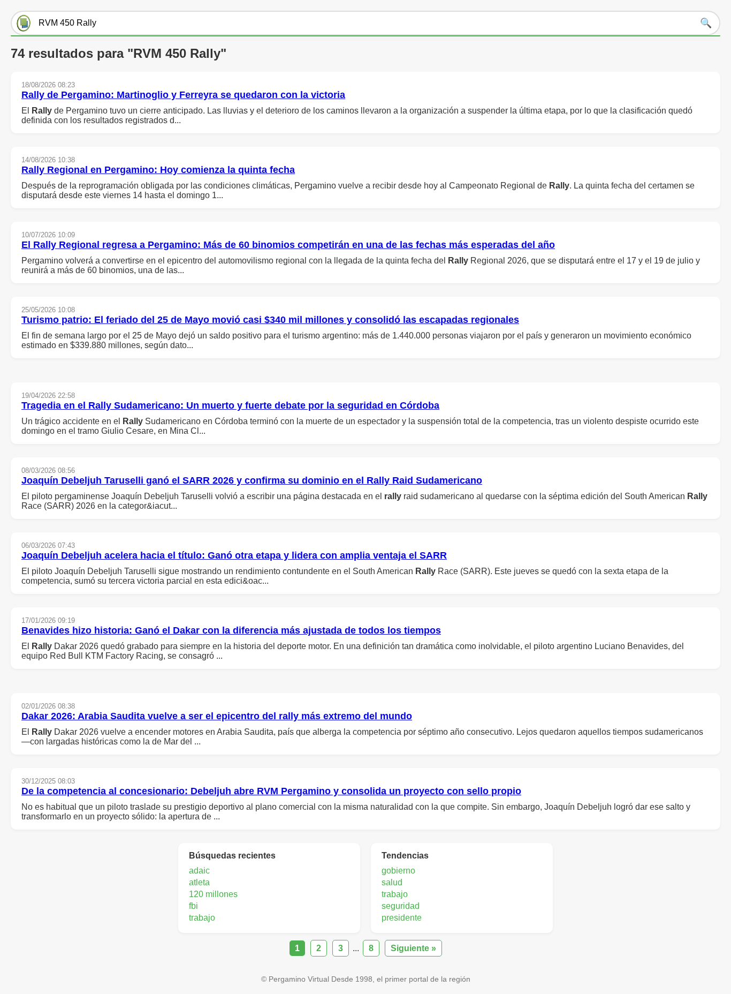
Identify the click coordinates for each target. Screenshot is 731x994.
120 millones (213, 894)
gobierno (398, 870)
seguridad (401, 905)
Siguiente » (413, 948)
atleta (199, 882)
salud (392, 882)
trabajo (202, 917)
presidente (402, 917)
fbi (193, 905)
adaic (199, 870)
